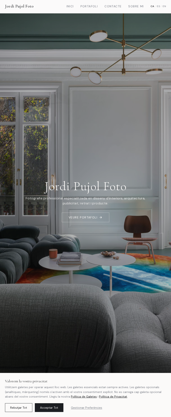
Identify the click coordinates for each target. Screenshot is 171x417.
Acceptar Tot (49, 407)
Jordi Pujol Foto (19, 6)
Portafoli (89, 6)
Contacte (113, 6)
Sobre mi (136, 6)
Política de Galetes (84, 396)
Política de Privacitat (113, 396)
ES (158, 6)
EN (164, 6)
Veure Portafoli (83, 217)
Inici (70, 6)
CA (152, 6)
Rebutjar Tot (18, 407)
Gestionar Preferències (86, 407)
